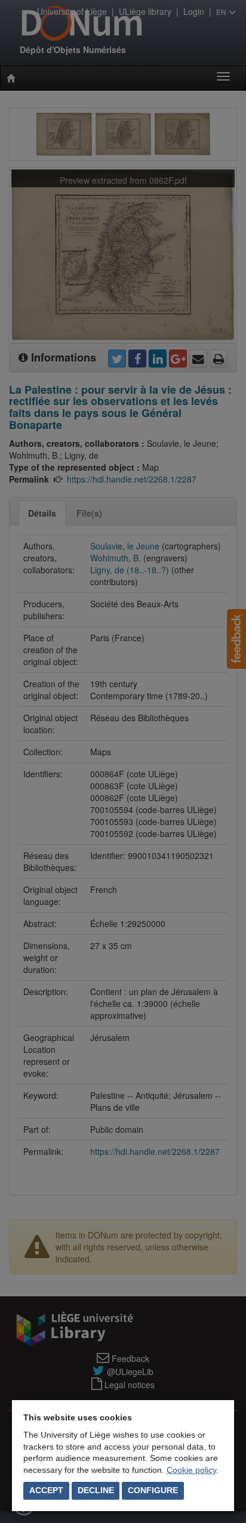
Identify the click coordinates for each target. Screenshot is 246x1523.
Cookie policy (191, 1470)
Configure (153, 1490)
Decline (96, 1490)
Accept (46, 1490)
